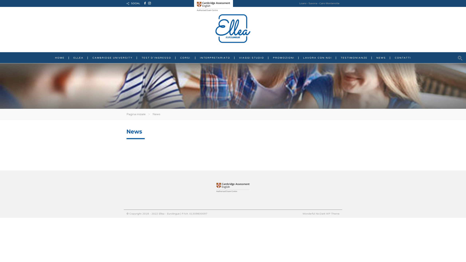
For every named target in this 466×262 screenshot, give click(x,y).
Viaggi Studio (251, 57)
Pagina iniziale (136, 114)
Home (60, 57)
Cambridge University (112, 57)
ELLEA (79, 57)
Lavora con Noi (317, 57)
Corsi (185, 57)
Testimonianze (354, 57)
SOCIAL (135, 3)
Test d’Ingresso (156, 57)
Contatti (403, 57)
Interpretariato (215, 57)
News (381, 57)
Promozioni (283, 57)
